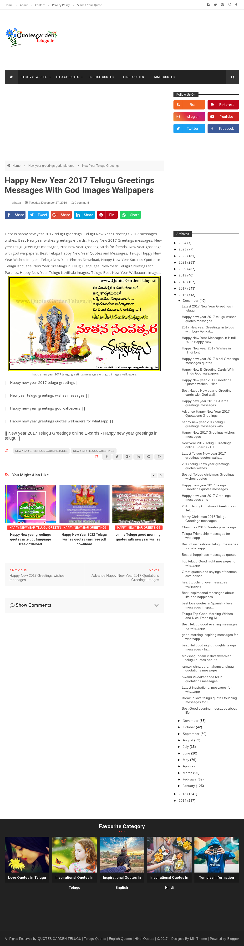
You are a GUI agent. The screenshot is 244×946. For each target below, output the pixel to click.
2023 (183, 249)
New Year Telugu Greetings (101, 165)
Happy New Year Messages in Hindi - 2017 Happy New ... (210, 340)
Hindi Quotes (133, 77)
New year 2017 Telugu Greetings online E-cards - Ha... (206, 445)
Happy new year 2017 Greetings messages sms (206, 498)
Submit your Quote (89, 5)
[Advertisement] (84, 122)
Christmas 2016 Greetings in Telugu (209, 527)
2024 (183, 243)
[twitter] (216, 5)
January (189, 786)
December (191, 300)
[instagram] (229, 5)
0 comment (81, 202)
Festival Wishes (34, 77)
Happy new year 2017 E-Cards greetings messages (205, 403)
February (190, 779)
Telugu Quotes (67, 77)
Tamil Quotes (164, 77)
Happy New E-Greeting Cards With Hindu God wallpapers (208, 371)
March (188, 773)
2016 (183, 295)
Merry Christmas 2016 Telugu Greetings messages (204, 519)
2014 (183, 800)
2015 (183, 794)
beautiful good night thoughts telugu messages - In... (209, 647)
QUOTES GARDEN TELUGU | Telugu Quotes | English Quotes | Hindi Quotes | (97, 939)
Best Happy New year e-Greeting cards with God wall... (207, 392)
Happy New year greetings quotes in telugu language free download (30, 539)
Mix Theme (199, 939)
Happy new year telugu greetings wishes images (49, 527)
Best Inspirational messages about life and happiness (208, 595)
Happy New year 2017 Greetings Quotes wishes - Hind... (206, 382)
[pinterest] (222, 5)
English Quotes (101, 77)
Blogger (233, 939)
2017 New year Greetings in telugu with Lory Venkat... (208, 329)
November (191, 720)
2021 (183, 262)
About (24, 5)
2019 (183, 275)
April (186, 766)
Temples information (216, 877)
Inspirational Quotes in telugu (74, 882)
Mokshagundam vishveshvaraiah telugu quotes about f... (206, 658)
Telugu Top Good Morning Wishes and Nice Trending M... (207, 616)
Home (9, 5)
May (186, 760)
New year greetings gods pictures (51, 165)
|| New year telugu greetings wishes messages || (47, 395)
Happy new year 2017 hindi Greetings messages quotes (210, 361)
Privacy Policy (61, 5)
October (189, 727)
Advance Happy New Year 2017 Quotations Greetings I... (206, 413)
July (186, 746)
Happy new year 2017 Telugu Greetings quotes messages (205, 487)
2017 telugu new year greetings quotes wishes (205, 466)
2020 (183, 269)
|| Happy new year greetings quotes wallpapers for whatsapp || (59, 421)
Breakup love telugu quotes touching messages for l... (209, 700)
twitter (192, 129)
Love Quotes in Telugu (27, 877)
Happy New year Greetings (85, 527)
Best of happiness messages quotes (209, 554)
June (187, 753)
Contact (40, 5)
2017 (183, 288)
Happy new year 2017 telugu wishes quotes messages (209, 319)
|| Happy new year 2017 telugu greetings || (42, 382)
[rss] (209, 5)
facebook (226, 129)
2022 (183, 256)
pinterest (226, 105)
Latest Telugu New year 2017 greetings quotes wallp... (204, 455)
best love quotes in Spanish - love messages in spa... (207, 605)
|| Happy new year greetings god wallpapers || (45, 408)
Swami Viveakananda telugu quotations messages (203, 679)
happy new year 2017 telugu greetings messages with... (204, 424)
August (188, 740)
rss (192, 105)
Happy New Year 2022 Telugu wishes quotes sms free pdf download (84, 539)
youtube (226, 117)
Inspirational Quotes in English (122, 882)
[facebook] (236, 5)
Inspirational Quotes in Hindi (169, 882)
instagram (192, 117)
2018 (183, 282)
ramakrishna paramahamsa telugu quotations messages (208, 668)
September (191, 734)
